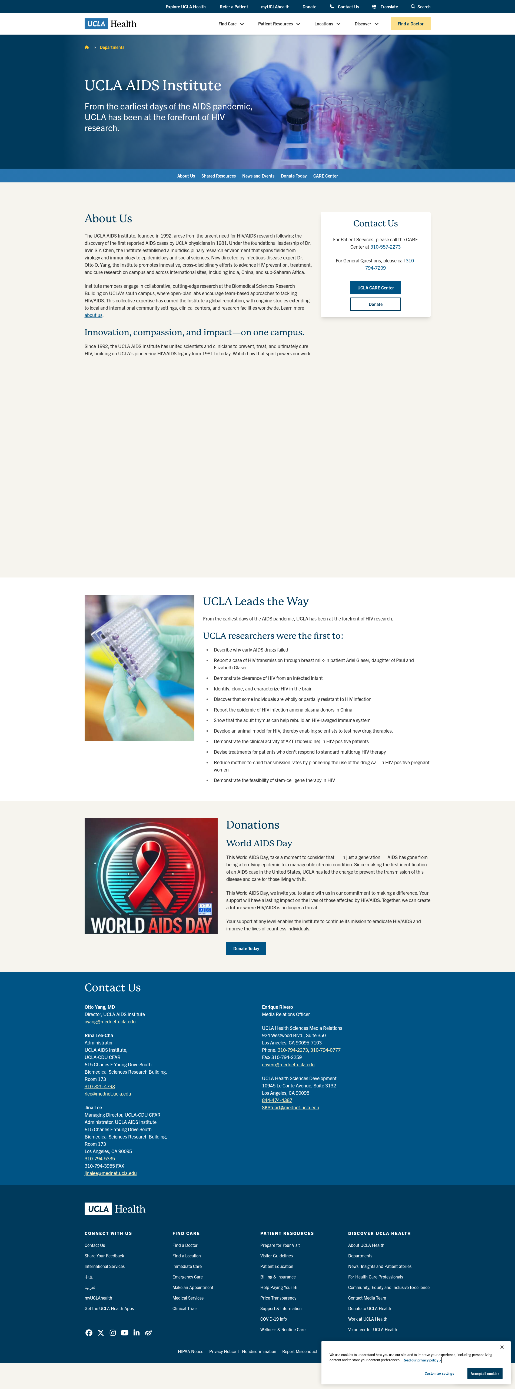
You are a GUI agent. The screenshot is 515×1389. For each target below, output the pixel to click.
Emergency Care (187, 1276)
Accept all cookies (485, 1373)
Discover (363, 23)
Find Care (227, 23)
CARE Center (325, 175)
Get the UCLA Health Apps (109, 1308)
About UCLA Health (366, 1245)
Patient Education (276, 1266)
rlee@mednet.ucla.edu (108, 1093)
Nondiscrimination (259, 1351)
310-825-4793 (100, 1086)
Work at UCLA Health (367, 1318)
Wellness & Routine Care (282, 1329)
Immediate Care (187, 1266)
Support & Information (281, 1308)
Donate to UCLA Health (369, 1308)
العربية (91, 1287)
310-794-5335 (100, 1158)
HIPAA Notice (190, 1351)
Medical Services (188, 1297)
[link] (89, 1332)
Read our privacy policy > (422, 1360)
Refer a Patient (234, 6)
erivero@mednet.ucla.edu (288, 1064)
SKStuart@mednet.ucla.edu (290, 1107)
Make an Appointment (192, 1287)
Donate (309, 6)
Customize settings (439, 1373)
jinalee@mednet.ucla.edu (111, 1173)
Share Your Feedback (104, 1255)
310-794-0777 (325, 1050)
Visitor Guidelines (276, 1255)
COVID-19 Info (273, 1318)
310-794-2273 (293, 1050)
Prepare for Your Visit (280, 1245)
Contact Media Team (367, 1297)
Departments (112, 47)
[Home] (87, 47)
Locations (323, 23)
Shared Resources (218, 175)
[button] (186, 6)
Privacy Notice (222, 1351)
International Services (105, 1266)
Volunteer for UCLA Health (372, 1329)
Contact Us (348, 6)
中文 (89, 1276)
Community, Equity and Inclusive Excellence (389, 1287)
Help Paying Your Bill (280, 1287)
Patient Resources (275, 23)
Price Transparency (278, 1297)
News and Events (258, 175)
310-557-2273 (385, 246)
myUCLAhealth (275, 6)
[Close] (502, 1347)
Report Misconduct (299, 1351)
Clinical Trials (184, 1308)
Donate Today (294, 175)
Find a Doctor (411, 23)
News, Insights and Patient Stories (379, 1266)
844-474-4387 (277, 1100)
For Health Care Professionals (375, 1276)
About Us (186, 175)
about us (93, 315)
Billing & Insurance (278, 1276)
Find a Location (186, 1255)
